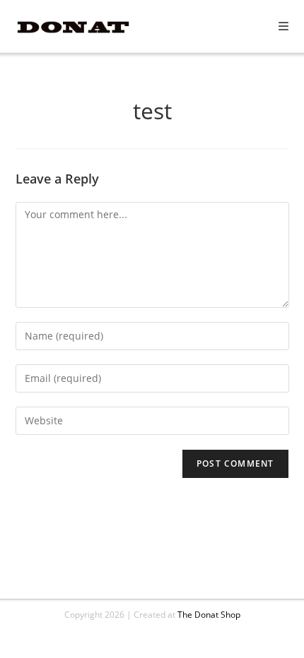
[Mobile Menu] (284, 26)
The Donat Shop (208, 615)
